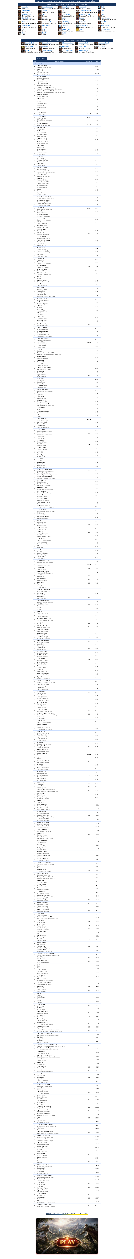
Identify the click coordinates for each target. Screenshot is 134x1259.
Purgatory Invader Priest (43, 680)
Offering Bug (40, 833)
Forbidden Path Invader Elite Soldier (47, 91)
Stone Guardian (41, 425)
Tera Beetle (40, 458)
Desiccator (40, 1161)
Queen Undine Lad (42, 738)
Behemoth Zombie (42, 851)
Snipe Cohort (40, 1128)
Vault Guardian (41, 975)
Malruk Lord (40, 1171)
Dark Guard (40, 666)
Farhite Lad (40, 669)
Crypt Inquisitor (41, 935)
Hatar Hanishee (41, 462)
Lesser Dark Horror (42, 338)
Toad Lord (40, 495)
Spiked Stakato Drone (43, 1026)
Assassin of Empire (42, 899)
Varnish (64, 33)
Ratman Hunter (41, 382)
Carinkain (39, 393)
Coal (63, 10)
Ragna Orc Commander (43, 589)
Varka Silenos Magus (42, 324)
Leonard (81, 18)
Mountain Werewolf (42, 94)
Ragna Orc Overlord (42, 677)
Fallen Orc (40, 451)
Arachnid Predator (42, 320)
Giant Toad (40, 102)
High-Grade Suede (27, 18)
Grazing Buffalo (41, 1095)
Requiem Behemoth (42, 888)
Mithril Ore (82, 22)
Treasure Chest (41, 218)
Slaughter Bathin (41, 931)
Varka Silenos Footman (43, 1084)
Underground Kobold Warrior (45, 404)
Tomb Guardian (41, 1051)
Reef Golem (40, 444)
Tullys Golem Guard (42, 418)
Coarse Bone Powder (85, 10)
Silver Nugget (105, 25)
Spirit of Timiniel (42, 167)
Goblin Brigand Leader (43, 200)
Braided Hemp (26, 10)
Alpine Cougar (41, 247)
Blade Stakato (40, 880)
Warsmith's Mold (83, 50)
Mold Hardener (26, 25)
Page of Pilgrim (41, 778)
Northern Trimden (42, 269)
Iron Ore (44, 18)
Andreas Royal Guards (43, 171)
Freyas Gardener (41, 1066)
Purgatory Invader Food (43, 251)
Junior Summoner (42, 564)
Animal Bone (65, 7)
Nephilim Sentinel (42, 1190)
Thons (23, 33)
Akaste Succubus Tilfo (43, 182)
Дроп (38, 58)
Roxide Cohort (41, 695)
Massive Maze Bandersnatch (44, 476)
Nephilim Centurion (42, 1011)
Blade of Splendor (42, 724)
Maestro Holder (29, 46)
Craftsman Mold (83, 43)
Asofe (102, 7)
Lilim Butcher (41, 647)
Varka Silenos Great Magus (44, 469)
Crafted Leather (66, 14)
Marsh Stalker (41, 364)
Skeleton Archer (41, 229)
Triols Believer (41, 658)
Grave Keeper (40, 287)
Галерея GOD (40, 1)
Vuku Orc (39, 313)
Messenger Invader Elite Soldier (46, 713)
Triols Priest (40, 920)
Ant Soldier (40, 764)
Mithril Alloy (65, 22)
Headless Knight (41, 356)
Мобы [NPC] (87, 1)
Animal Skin (82, 7)
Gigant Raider (41, 986)
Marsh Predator (41, 615)
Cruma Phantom (41, 112)
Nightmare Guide (41, 294)
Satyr (38, 964)
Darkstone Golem (41, 280)
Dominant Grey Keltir (43, 72)
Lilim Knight (40, 1077)
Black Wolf (40, 69)
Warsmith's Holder (67, 50)
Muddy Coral (40, 1062)
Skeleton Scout (41, 291)
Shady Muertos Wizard (43, 684)
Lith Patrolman (41, 524)
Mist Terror (40, 254)
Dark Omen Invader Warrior (45, 1033)
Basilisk (39, 276)
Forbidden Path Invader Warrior (46, 789)
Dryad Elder (40, 316)
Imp (38, 109)
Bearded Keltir (41, 80)
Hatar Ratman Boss (42, 487)
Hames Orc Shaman (42, 749)
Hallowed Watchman (42, 979)
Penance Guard (41, 429)
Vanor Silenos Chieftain (43, 808)
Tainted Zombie (41, 345)
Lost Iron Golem (41, 491)
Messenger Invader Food (43, 855)
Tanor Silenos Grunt (42, 535)
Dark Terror (40, 163)
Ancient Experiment (42, 123)
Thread (44, 33)
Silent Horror (40, 178)
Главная (49, 1)
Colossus (39, 415)
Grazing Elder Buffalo (43, 1164)
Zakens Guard (41, 556)
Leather (64, 18)
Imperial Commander (43, 909)
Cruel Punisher (41, 440)
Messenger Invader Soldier (44, 1070)
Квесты (95, 1)
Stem (43, 29)
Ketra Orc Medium (42, 233)
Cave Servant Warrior (43, 484)
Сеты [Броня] (58, 1)
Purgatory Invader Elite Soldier (45, 87)
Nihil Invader (40, 513)
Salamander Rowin (42, 651)
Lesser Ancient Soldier (43, 1139)
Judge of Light (41, 800)
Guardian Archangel (42, 928)
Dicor (38, 866)
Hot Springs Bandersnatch (44, 1113)
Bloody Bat (40, 742)
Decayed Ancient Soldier (44, 895)
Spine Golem (40, 222)
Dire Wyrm (40, 593)
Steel (23, 29)
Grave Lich (40, 309)
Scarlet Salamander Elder (44, 203)
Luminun (39, 305)
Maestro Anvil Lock (103, 43)
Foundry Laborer (41, 949)
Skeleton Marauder (42, 480)
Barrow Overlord (41, 578)
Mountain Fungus (41, 153)
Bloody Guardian (41, 746)
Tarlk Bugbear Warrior (43, 411)
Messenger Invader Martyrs (44, 1175)
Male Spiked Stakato (42, 1022)
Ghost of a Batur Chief (43, 818)
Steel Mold (28, 50)
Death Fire (40, 1008)
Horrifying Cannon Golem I (44, 618)
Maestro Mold (46, 46)
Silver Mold (101, 46)
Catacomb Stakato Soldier (44, 982)
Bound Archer (41, 582)
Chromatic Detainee (42, 1091)
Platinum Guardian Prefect (44, 1204)
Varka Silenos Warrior (43, 760)
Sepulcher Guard (41, 1121)
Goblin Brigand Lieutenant (44, 120)
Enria (102, 14)
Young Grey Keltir (42, 65)
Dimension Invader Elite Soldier (46, 353)
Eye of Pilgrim (41, 957)
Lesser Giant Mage (42, 829)
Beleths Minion (41, 596)
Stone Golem (40, 360)
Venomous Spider (41, 134)
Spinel (38, 1117)
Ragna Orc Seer (41, 731)
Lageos (39, 757)
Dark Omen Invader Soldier (44, 1055)
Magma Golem (41, 1153)
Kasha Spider (40, 145)
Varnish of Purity (47, 50)
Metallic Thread (46, 22)
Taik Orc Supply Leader (43, 473)
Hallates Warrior (41, 942)
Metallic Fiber (26, 22)
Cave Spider (40, 244)
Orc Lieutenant (41, 131)
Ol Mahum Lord (41, 891)
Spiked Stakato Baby (42, 604)
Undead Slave (40, 371)
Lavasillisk (40, 575)
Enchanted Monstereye (43, 571)
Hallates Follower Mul (43, 1201)
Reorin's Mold (82, 46)
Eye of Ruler (40, 1099)
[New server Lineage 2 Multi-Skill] (67, 1253)
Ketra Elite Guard (42, 626)
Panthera (39, 349)
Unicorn (39, 1000)
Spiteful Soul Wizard (42, 873)
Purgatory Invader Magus (44, 862)
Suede (81, 29)
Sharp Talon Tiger (42, 527)
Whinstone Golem (42, 225)
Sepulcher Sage (41, 946)
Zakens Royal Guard (42, 389)
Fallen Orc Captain (42, 542)
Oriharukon (65, 46)
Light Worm (40, 687)
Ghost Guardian (41, 149)
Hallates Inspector (42, 1157)
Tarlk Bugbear (41, 407)
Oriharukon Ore (83, 25)
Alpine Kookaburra (42, 185)
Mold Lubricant (46, 25)
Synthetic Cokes (105, 29)
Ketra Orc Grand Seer (43, 815)
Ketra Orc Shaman (42, 1142)
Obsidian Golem (41, 400)
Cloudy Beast (40, 586)
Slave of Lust (40, 782)
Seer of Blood (41, 1015)
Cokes (102, 10)
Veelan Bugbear (41, 455)
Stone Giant (40, 284)
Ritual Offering (41, 433)
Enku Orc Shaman (42, 327)
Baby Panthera (41, 465)
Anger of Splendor (42, 702)
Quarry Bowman (41, 236)
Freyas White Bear (42, 960)
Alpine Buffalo (41, 193)
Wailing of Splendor (42, 848)
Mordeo (39, 993)
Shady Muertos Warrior (43, 240)
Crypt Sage (40, 1037)
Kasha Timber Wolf (42, 83)
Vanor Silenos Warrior (43, 516)
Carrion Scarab (41, 1168)
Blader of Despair (42, 1019)
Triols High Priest (42, 709)
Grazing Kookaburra (42, 1080)
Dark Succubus (41, 127)
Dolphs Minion (41, 691)
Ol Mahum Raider (42, 655)
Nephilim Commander (43, 640)
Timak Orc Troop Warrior (44, 837)
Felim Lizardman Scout (43, 334)
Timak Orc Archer (42, 735)
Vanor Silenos (40, 378)
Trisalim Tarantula (42, 447)
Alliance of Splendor (42, 698)
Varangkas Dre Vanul (42, 160)
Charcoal (44, 10)
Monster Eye (40, 98)
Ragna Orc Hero (41, 611)
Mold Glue (104, 22)
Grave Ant (39, 844)
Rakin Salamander (42, 633)
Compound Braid (26, 14)
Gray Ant (39, 520)
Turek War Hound (42, 717)
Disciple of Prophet (42, 1146)
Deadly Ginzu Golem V (43, 1135)
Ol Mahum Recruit (42, 385)
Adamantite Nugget (47, 7)
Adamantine (25, 7)
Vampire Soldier (41, 884)
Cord (43, 14)
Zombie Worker (41, 989)
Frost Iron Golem (41, 509)
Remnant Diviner (41, 869)
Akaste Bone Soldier (42, 214)
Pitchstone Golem (42, 138)
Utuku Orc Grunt (41, 174)
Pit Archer (39, 1073)
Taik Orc (39, 549)
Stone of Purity (66, 29)
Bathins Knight (41, 997)
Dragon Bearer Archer (43, 600)
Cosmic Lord (40, 207)
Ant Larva (39, 302)
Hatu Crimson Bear (42, 273)
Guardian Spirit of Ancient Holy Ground (48, 1030)
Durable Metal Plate (84, 14)
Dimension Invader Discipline (45, 1124)
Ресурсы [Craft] (69, 1)
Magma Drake (41, 1197)
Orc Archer (40, 156)
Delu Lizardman (41, 546)
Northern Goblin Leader (43, 506)
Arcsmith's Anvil (29, 43)
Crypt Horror (40, 258)
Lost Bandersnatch (42, 422)
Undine (39, 607)
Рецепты (79, 1)
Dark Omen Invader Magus (44, 1048)
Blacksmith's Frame (67, 43)
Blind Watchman (41, 265)
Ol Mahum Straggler (42, 331)
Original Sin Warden (42, 753)
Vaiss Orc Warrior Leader (44, 196)
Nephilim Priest (41, 375)
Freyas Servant (41, 1004)
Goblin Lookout (41, 76)
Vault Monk (40, 1040)
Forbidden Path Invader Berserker (46, 953)
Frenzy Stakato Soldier (43, 727)
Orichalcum (65, 25)
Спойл (44, 58)
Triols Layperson (41, 1193)
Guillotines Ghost (41, 811)
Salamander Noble (42, 498)
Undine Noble (41, 211)
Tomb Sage (40, 531)
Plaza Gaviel (40, 913)
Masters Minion (41, 342)
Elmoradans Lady (42, 971)
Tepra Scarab (40, 567)
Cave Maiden (40, 396)
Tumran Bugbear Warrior (44, 367)
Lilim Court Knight (42, 637)
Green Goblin (40, 105)
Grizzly (39, 189)
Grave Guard (40, 436)
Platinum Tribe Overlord (44, 1106)
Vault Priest (40, 1150)
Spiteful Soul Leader (42, 906)
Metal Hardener (105, 18)
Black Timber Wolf (42, 142)
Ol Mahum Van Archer (43, 560)
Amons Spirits (41, 1102)
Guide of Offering (42, 298)
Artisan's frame (46, 43)
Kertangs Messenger (42, 797)
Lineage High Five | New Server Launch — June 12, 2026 (67, 1213)
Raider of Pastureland (43, 629)
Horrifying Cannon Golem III (45, 877)
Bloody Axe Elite (41, 771)
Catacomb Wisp (41, 968)
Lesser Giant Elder (42, 804)
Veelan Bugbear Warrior (43, 502)
